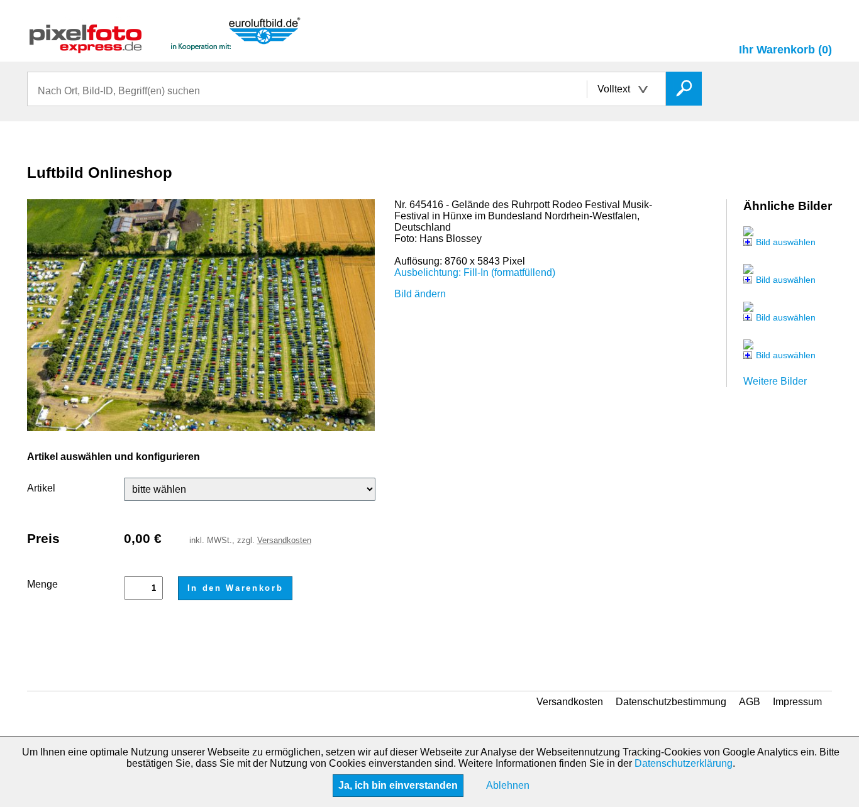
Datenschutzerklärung (684, 763)
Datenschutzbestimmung (671, 701)
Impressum (797, 701)
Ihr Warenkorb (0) (785, 49)
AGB (749, 701)
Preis (43, 538)
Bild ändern (420, 293)
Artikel (41, 488)
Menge (42, 584)
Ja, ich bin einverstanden (398, 785)
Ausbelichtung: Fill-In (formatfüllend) (474, 272)
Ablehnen (507, 785)
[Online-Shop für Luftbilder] (165, 47)
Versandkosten (284, 540)
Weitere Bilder (775, 381)
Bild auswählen (786, 242)
